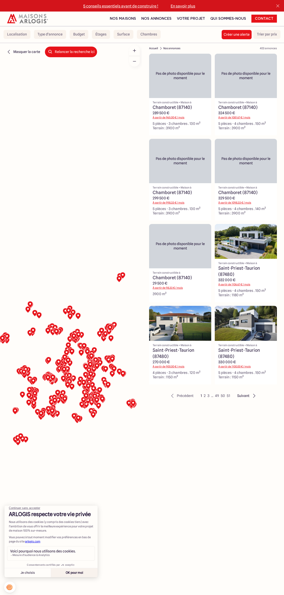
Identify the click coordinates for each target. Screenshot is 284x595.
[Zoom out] (134, 61)
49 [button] (217, 396)
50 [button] (223, 396)
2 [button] (205, 396)
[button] (181, 396)
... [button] (212, 396)
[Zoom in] (134, 50)
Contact (264, 18)
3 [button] (208, 396)
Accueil (153, 48)
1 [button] (201, 396)
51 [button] (228, 396)
